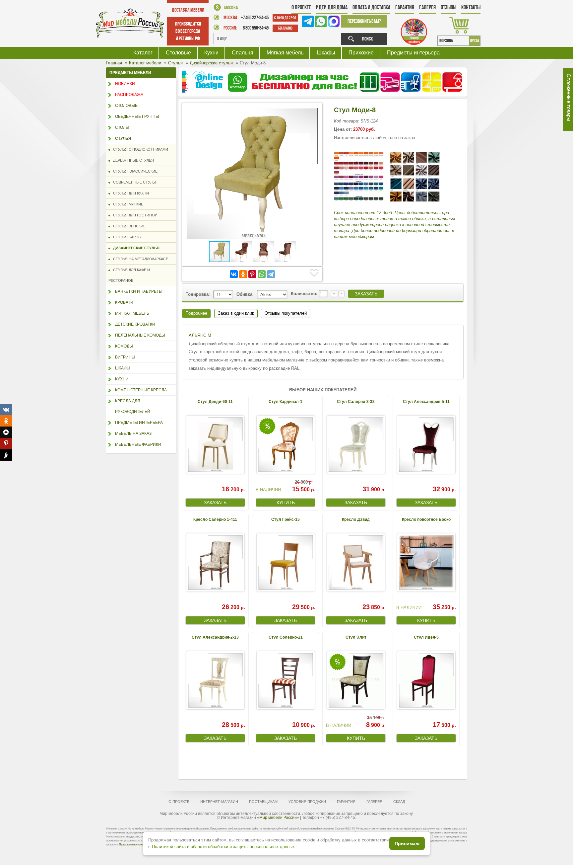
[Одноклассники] (243, 274)
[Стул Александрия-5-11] (426, 445)
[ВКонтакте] (234, 274)
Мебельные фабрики (138, 444)
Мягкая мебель (285, 52)
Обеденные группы (137, 116)
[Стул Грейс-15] (285, 562)
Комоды (124, 346)
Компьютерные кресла (141, 390)
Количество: (305, 293)
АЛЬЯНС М (200, 335)
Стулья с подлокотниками (139, 149)
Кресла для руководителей (132, 406)
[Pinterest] (252, 274)
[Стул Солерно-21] (285, 680)
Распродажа (129, 94)
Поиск (367, 38)
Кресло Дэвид (356, 519)
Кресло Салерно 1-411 (215, 519)
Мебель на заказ (133, 433)
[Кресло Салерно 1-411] (215, 562)
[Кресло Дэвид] (356, 562)
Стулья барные (127, 237)
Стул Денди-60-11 (215, 401)
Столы (122, 127)
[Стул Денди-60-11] (215, 445)
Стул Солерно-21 (286, 637)
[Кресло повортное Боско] (426, 562)
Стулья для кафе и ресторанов (129, 275)
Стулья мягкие (126, 204)
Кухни (211, 52)
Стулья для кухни (129, 193)
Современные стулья (134, 182)
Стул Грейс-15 (285, 519)
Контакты (470, 7)
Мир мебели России (278, 817)
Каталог (143, 52)
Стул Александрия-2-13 (215, 637)
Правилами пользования (133, 844)
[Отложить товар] (314, 273)
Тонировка (197, 294)
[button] (313, 112)
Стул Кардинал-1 (285, 401)
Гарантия (404, 7)
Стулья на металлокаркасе (139, 259)
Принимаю (407, 843)
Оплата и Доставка (371, 7)
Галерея (427, 7)
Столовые (178, 52)
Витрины (125, 357)
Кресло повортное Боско (426, 519)
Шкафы (326, 52)
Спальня (242, 52)
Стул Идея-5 (426, 637)
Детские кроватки (135, 324)
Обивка (244, 294)
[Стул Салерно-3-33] (356, 445)
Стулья (123, 138)
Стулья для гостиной (134, 215)
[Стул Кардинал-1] (285, 445)
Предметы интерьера (413, 52)
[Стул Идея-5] (426, 680)
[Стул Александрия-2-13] (215, 680)
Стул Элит (356, 637)
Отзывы (448, 7)
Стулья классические (134, 171)
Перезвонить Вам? (364, 21)
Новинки (125, 83)
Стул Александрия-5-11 (426, 401)
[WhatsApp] (262, 274)
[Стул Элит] (356, 680)
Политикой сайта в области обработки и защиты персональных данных (223, 846)
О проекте (301, 7)
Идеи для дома (332, 7)
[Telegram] (271, 274)
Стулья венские (128, 226)
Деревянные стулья (132, 160)
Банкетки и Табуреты (138, 291)
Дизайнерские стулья (134, 248)
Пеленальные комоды (140, 335)
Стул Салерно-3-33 (356, 401)
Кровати (124, 302)
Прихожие (361, 52)
